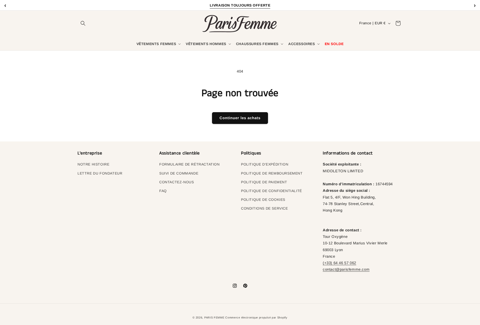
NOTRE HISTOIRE (93, 164)
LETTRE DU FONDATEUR (100, 173)
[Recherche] (83, 23)
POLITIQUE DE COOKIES (263, 200)
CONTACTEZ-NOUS (176, 182)
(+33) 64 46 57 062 (339, 263)
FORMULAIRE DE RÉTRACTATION (189, 164)
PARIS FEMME (214, 317)
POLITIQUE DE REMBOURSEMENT (272, 173)
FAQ (163, 191)
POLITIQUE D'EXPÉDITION (264, 164)
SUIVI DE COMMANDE (178, 173)
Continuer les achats (240, 118)
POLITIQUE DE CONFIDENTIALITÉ (271, 191)
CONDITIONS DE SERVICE (264, 208)
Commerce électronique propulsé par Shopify (256, 317)
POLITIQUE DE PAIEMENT (264, 182)
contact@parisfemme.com (346, 269)
